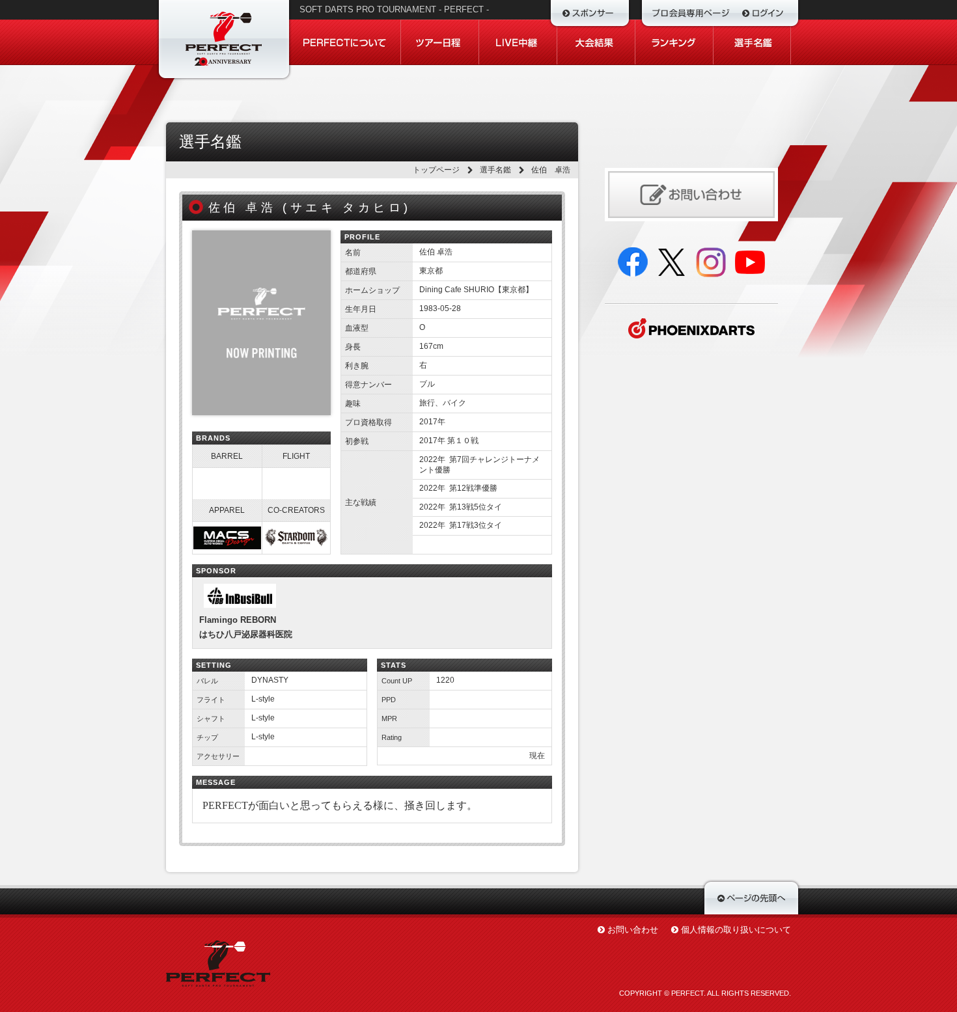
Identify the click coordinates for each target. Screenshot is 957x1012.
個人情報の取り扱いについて (736, 930)
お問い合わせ (632, 930)
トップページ (436, 169)
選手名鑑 (495, 169)
